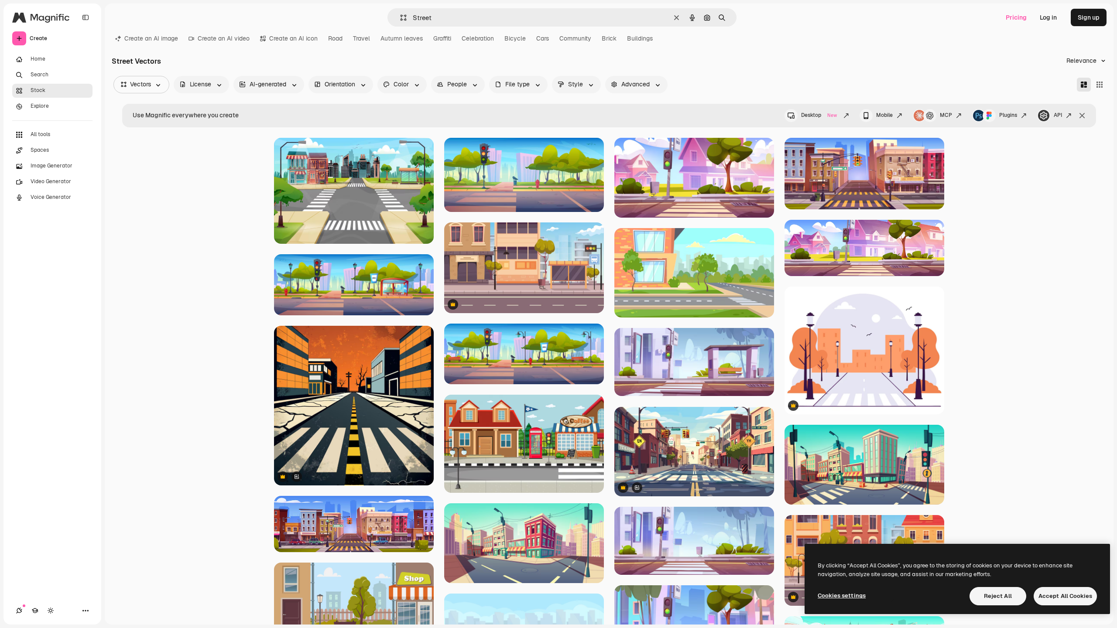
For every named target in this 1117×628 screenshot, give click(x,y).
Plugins (1008, 115)
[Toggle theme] (51, 611)
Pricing (1016, 17)
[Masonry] (1084, 85)
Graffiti (442, 38)
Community (575, 38)
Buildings (640, 38)
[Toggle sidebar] (86, 17)
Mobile (884, 115)
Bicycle (515, 38)
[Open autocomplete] (400, 17)
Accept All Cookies (1065, 596)
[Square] (1100, 85)
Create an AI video (224, 38)
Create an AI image (151, 38)
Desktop (819, 115)
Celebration (478, 38)
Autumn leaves (401, 38)
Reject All (998, 596)
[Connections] (19, 611)
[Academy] (35, 611)
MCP (946, 115)
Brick (609, 38)
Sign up (1089, 17)
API (1058, 115)
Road (335, 38)
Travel (361, 38)
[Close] (1082, 115)
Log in (1048, 17)
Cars (542, 38)
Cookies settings (842, 595)
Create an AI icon (293, 38)
